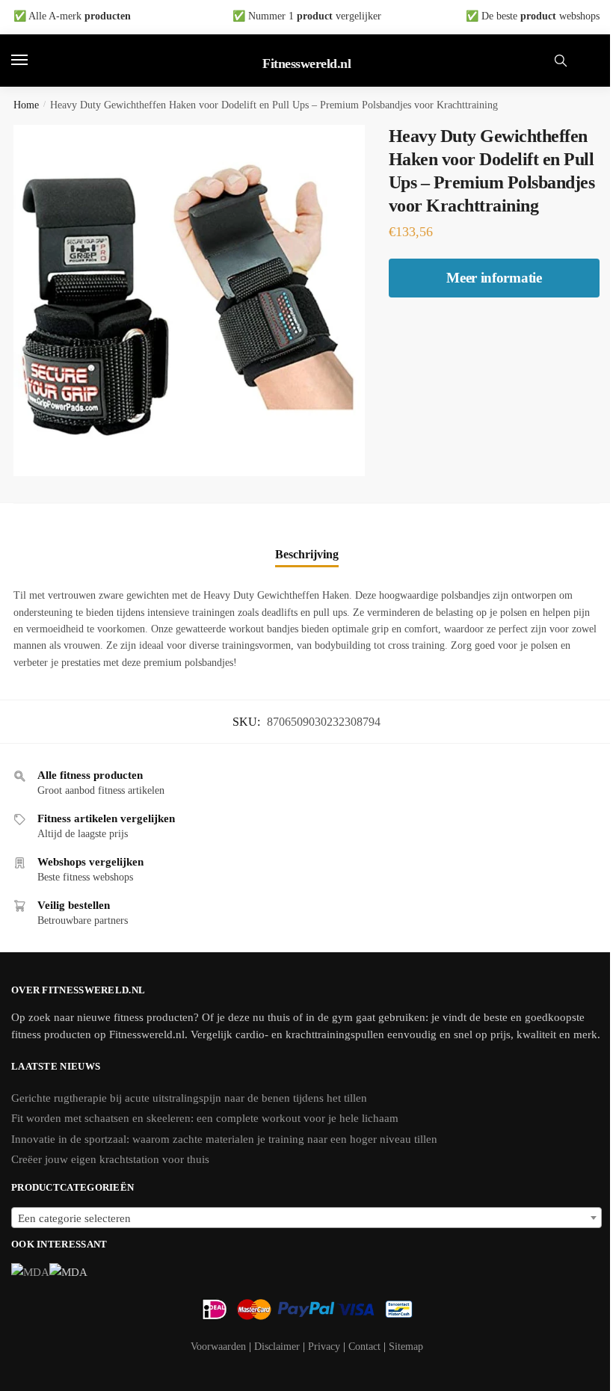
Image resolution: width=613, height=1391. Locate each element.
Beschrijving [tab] (307, 554)
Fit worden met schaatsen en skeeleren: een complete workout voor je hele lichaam (204, 1118)
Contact (364, 1346)
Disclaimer (277, 1346)
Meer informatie (494, 278)
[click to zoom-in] (189, 300)
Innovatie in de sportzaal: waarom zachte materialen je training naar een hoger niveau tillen (224, 1139)
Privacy (324, 1346)
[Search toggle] (560, 60)
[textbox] (306, 1218)
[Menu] (33, 60)
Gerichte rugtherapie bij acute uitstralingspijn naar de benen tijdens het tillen (189, 1098)
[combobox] (306, 1217)
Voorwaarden (218, 1346)
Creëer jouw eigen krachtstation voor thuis (110, 1159)
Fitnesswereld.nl (306, 63)
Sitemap (406, 1346)
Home (26, 105)
